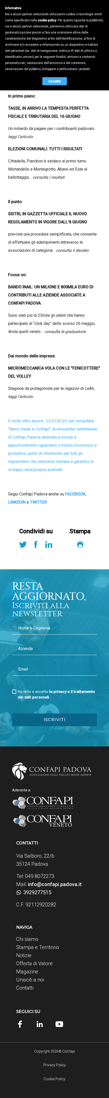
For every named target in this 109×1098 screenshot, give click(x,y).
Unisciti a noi (30, 980)
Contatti (24, 988)
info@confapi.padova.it (55, 884)
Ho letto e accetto (56, 694)
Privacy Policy (54, 1065)
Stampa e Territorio (37, 947)
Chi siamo (27, 939)
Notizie (23, 955)
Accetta (54, 81)
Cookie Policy (54, 1079)
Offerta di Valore (34, 963)
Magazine (27, 972)
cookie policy (47, 20)
